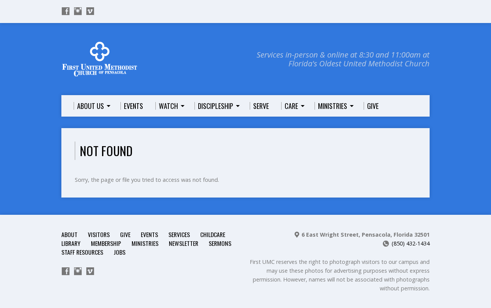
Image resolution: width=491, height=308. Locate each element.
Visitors (99, 234)
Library (71, 243)
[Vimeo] (90, 11)
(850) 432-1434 (411, 243)
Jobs (119, 252)
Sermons (220, 243)
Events (149, 234)
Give (125, 234)
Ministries (145, 243)
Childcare (212, 234)
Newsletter (183, 243)
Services (179, 234)
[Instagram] (78, 11)
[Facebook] (65, 11)
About (69, 234)
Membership (106, 243)
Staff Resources (82, 252)
